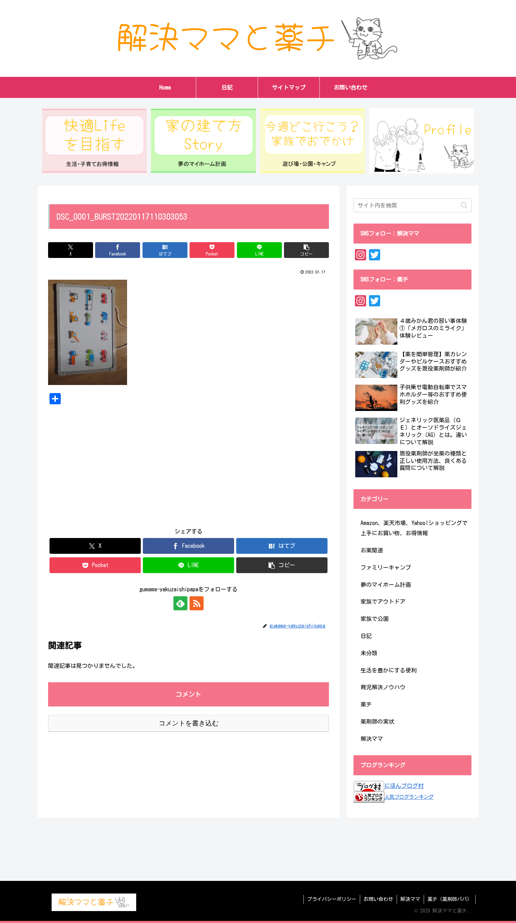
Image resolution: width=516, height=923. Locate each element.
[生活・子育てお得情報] (94, 140)
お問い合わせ (378, 899)
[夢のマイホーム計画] (203, 140)
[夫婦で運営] (421, 140)
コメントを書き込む (189, 723)
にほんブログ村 (404, 786)
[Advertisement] (188, 460)
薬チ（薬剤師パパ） (450, 899)
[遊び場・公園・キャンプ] (312, 140)
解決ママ (410, 899)
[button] (306, 250)
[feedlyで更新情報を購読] (180, 603)
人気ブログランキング (409, 796)
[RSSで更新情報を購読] (197, 603)
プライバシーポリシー (331, 899)
